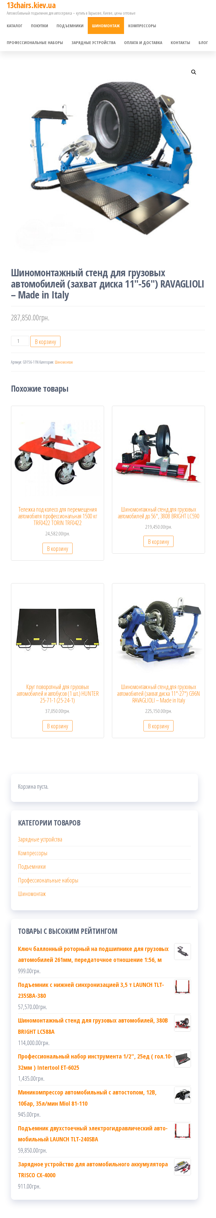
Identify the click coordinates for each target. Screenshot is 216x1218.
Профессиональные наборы (35, 42)
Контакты (180, 42)
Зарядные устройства (93, 42)
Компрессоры (142, 25)
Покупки (39, 25)
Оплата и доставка (143, 42)
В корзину (45, 341)
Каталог (14, 25)
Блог (203, 42)
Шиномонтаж (106, 25)
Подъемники (70, 25)
